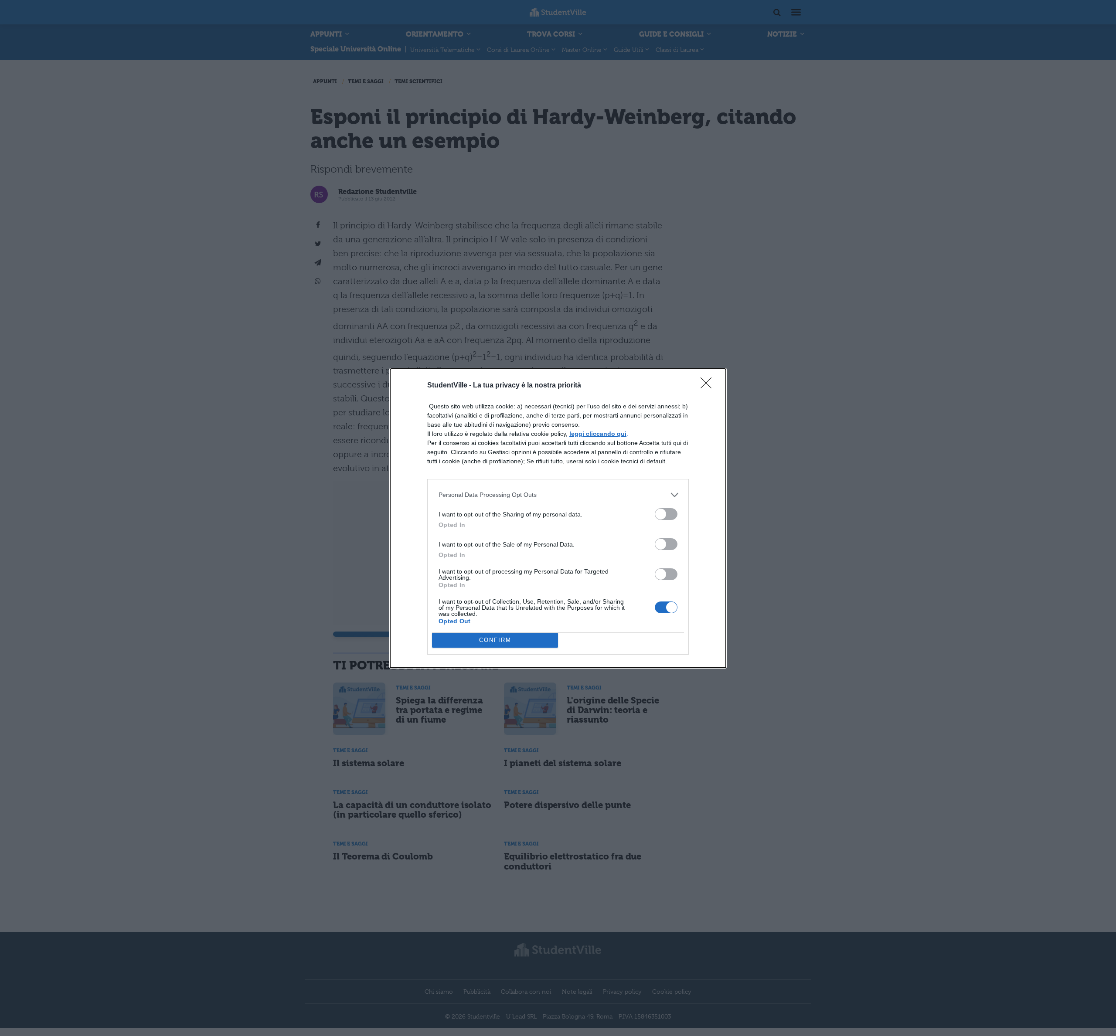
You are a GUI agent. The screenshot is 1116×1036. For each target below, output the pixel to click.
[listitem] (558, 494)
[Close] (709, 385)
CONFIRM (495, 640)
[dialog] (558, 518)
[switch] (666, 514)
